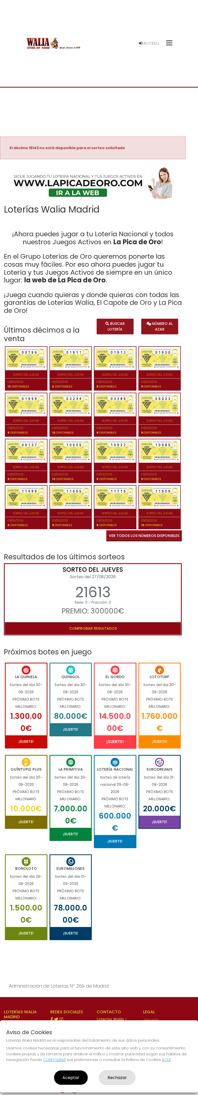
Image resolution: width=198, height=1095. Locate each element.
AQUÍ (166, 1059)
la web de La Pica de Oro (65, 280)
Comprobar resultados (93, 628)
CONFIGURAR (54, 1059)
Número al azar (162, 326)
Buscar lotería (116, 326)
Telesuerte (151, 1019)
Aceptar (70, 1078)
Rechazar (117, 1078)
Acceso (150, 43)
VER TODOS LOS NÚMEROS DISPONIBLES (144, 535)
